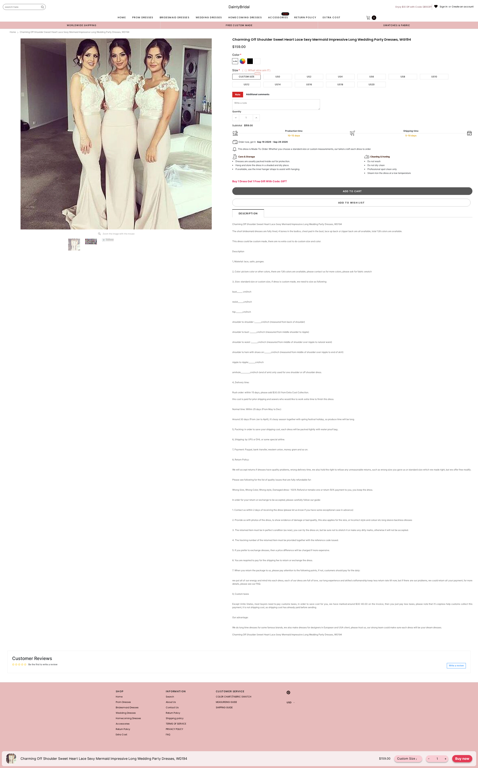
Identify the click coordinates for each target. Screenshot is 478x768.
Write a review (456, 665)
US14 (278, 84)
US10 (434, 76)
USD (289, 702)
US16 (309, 84)
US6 (371, 76)
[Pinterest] (288, 692)
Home (13, 32)
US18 (340, 84)
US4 (340, 76)
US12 (246, 84)
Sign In (444, 6)
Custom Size (246, 76)
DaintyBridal (239, 7)
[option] (81, 25)
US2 (309, 76)
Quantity (236, 111)
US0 (277, 76)
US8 (403, 76)
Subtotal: (237, 125)
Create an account (463, 6)
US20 (372, 84)
